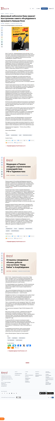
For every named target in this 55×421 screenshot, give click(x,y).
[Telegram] (12, 393)
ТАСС (11, 187)
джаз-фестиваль (14, 135)
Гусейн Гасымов (19, 340)
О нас (26, 373)
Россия (15, 228)
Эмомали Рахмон (29, 228)
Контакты (27, 376)
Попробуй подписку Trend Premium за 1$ (16, 145)
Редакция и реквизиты (29, 375)
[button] (2, 28)
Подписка (37, 373)
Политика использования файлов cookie (48, 383)
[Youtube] (9, 393)
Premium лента (17, 375)
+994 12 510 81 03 (4, 384)
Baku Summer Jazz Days (27, 135)
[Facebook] (5, 393)
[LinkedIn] (14, 393)
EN (48, 397)
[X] (7, 393)
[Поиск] (30, 8)
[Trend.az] (5, 8)
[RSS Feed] (16, 393)
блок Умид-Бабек (11, 340)
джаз (20, 135)
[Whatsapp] (2, 393)
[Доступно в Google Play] (50, 393)
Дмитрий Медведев (15, 230)
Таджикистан (21, 228)
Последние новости (18, 373)
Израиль (7, 135)
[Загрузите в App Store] (42, 393)
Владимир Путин (9, 228)
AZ (50, 397)
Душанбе (7, 230)
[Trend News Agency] (4, 372)
